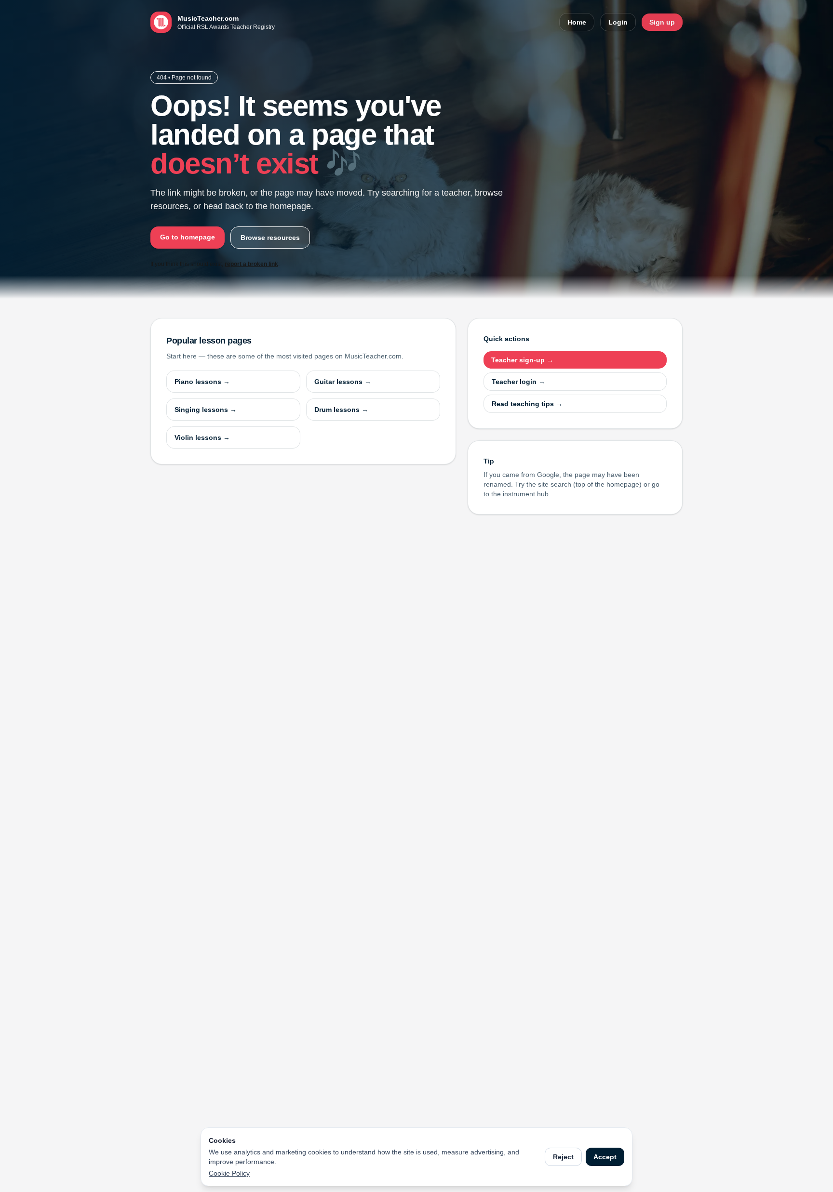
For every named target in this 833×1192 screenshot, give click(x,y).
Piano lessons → (202, 381)
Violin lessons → (202, 437)
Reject (563, 1157)
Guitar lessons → (342, 381)
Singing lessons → (206, 409)
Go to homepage (187, 237)
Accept (605, 1157)
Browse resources (270, 237)
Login (618, 22)
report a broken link (251, 264)
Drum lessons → (341, 409)
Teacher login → (518, 381)
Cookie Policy (229, 1173)
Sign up (662, 22)
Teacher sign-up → (522, 360)
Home (576, 22)
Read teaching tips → (527, 404)
